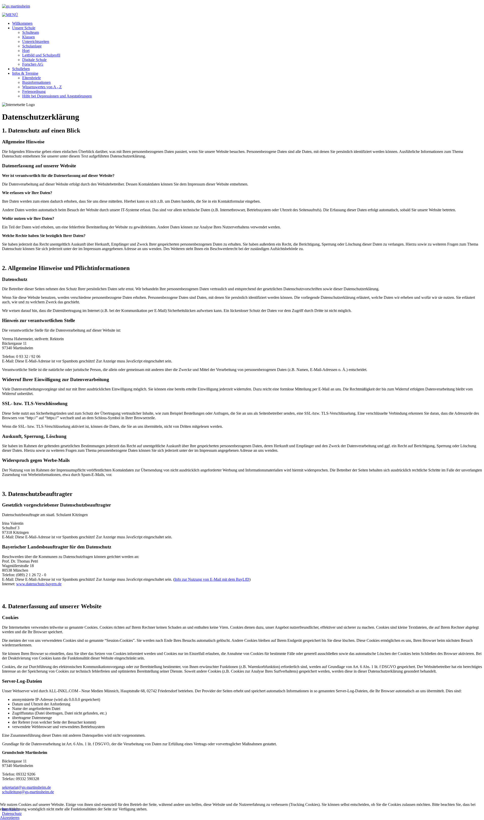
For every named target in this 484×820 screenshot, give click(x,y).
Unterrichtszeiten (35, 41)
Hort (25, 50)
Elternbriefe (31, 78)
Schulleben (21, 69)
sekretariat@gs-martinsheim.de (26, 787)
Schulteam (30, 32)
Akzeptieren (9, 817)
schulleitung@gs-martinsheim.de (28, 792)
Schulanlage (32, 46)
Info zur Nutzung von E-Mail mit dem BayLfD (211, 579)
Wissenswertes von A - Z (42, 87)
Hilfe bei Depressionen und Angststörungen (57, 96)
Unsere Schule (23, 28)
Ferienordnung (34, 91)
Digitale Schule (34, 60)
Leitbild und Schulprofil (41, 55)
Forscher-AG (32, 64)
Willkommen (22, 23)
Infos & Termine (25, 73)
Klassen (28, 37)
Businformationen (36, 82)
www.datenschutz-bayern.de (39, 584)
